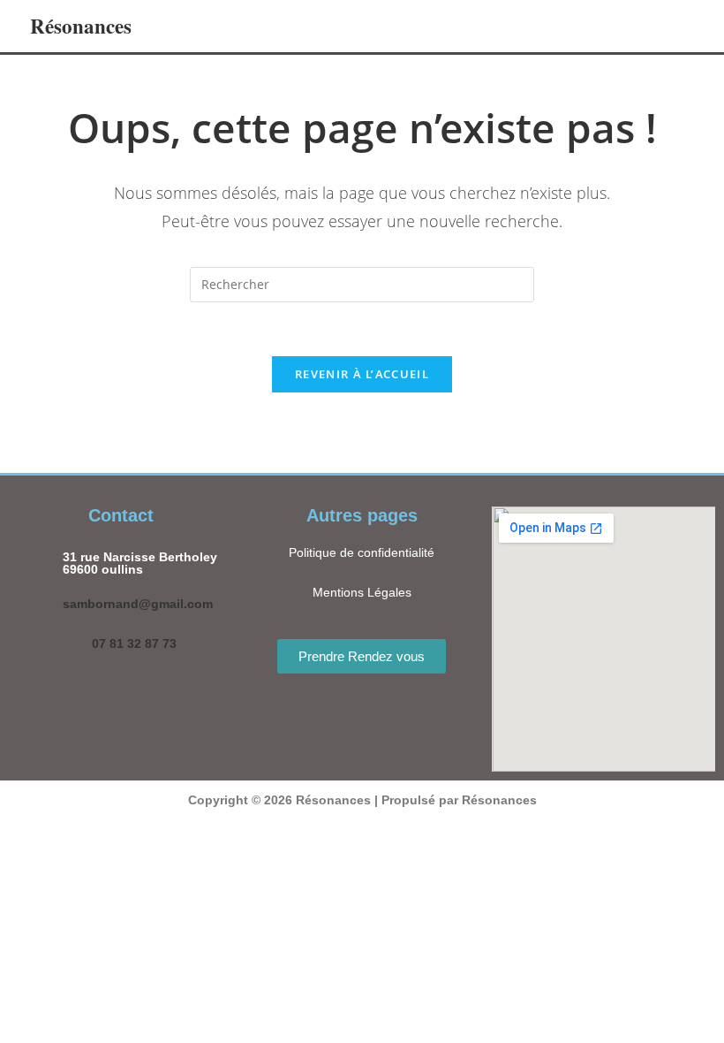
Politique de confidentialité (361, 552)
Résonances (81, 26)
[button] (571, 26)
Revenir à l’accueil (362, 374)
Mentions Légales (362, 592)
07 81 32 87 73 (134, 643)
